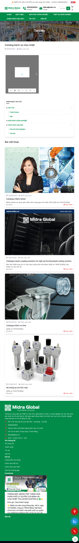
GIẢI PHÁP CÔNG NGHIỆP (38, 14)
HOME (9, 14)
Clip (11, 116)
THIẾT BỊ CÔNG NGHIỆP (62, 14)
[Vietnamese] (74, 2)
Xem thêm (69, 205)
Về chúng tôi (9, 443)
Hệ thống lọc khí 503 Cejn (17, 388)
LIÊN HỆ (43, 19)
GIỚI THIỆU (19, 14)
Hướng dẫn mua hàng (13, 460)
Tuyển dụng (14, 112)
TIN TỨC (32, 19)
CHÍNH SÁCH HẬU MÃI (15, 19)
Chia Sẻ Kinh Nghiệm (17, 129)
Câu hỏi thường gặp (12, 470)
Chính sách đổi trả (11, 463)
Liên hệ (7, 454)
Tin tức (7, 450)
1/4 (10, 90)
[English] (72, 2)
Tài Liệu (12, 133)
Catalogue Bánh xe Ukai (16, 325)
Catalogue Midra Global (15, 199)
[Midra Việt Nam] (12, 8)
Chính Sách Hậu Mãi (15, 125)
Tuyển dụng (9, 447)
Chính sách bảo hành (12, 467)
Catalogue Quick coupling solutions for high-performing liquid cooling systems (38, 261)
